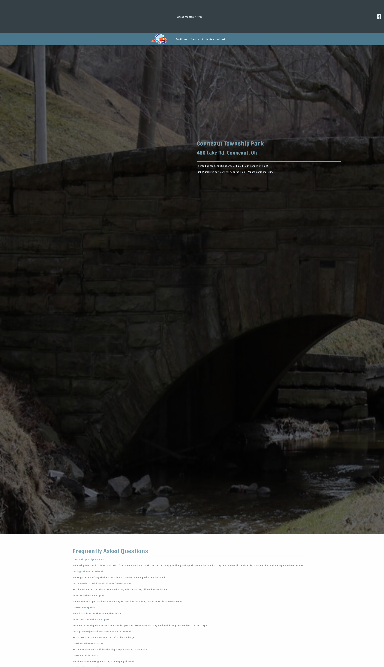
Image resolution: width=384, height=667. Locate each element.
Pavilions (182, 39)
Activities (208, 39)
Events (194, 39)
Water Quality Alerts (189, 16)
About (221, 39)
